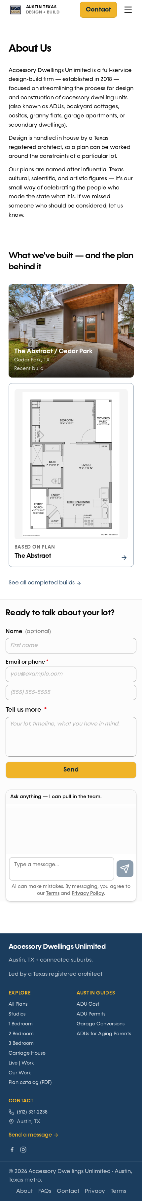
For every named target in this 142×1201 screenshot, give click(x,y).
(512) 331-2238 (32, 1112)
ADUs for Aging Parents (104, 1033)
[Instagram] (23, 1149)
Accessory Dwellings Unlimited (57, 946)
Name (28, 631)
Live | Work (21, 1063)
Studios (17, 1014)
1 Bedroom (21, 1023)
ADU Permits (91, 1014)
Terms (52, 893)
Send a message (30, 1135)
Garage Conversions (100, 1023)
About (24, 1191)
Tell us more (26, 710)
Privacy (95, 1191)
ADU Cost (88, 1004)
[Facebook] (12, 1149)
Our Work (20, 1072)
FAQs (44, 1191)
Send (71, 770)
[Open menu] (128, 9)
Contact (98, 10)
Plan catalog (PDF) (30, 1082)
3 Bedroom (21, 1043)
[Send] (125, 868)
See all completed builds (42, 583)
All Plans (18, 1004)
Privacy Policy (88, 893)
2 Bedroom (21, 1033)
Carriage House (27, 1053)
